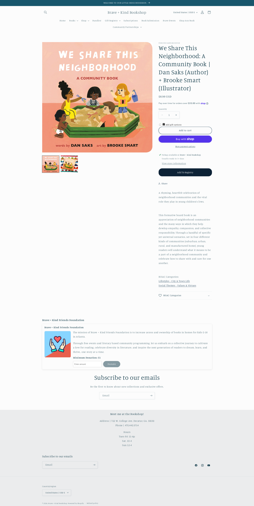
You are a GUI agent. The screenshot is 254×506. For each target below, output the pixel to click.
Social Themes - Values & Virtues (177, 285)
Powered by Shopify (76, 503)
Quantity (163, 109)
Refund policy (92, 503)
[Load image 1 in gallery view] (50, 164)
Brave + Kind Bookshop (57, 503)
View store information (174, 163)
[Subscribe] (151, 395)
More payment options (185, 146)
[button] (45, 12)
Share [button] (164, 183)
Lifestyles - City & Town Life (174, 281)
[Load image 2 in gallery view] (69, 164)
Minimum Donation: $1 (87, 357)
